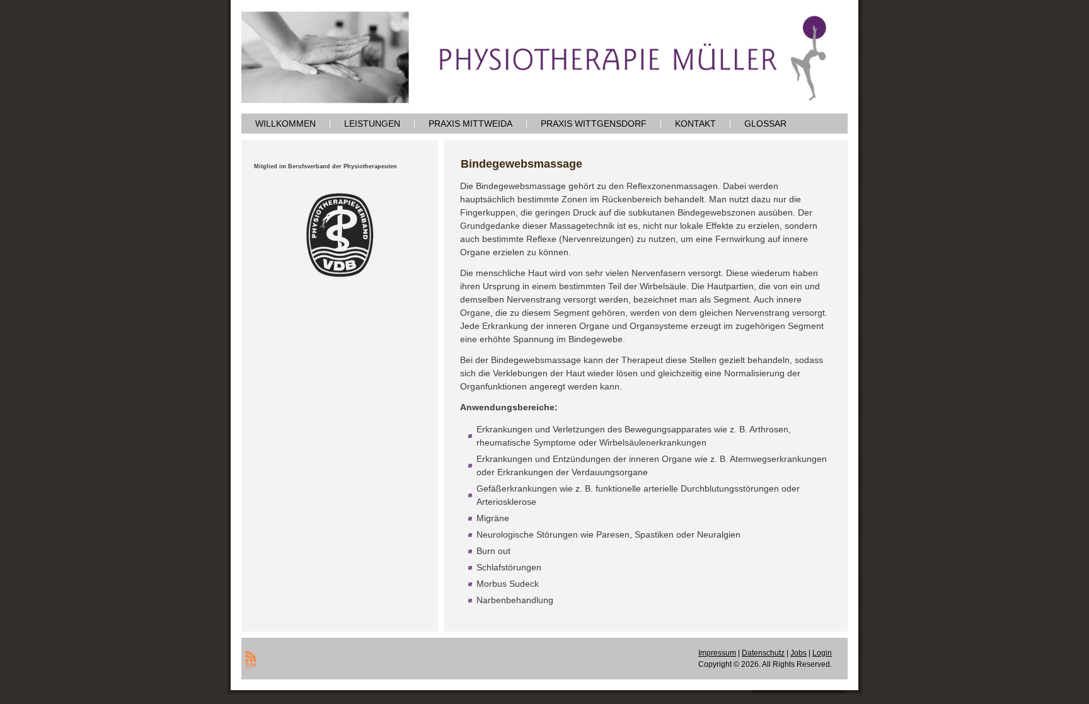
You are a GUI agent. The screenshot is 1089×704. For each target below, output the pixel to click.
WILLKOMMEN (285, 123)
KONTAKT (695, 123)
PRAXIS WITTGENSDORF (594, 123)
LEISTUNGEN (372, 123)
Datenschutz (763, 653)
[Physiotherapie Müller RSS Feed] (250, 660)
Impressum (717, 653)
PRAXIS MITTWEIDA (470, 123)
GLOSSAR (765, 123)
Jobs (798, 653)
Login (822, 653)
